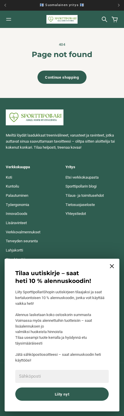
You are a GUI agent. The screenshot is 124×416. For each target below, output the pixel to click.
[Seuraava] (119, 5)
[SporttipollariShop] (62, 19)
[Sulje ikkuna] (112, 266)
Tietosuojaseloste (80, 205)
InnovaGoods (16, 213)
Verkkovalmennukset (23, 232)
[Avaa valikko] (9, 19)
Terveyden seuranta (22, 241)
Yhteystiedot (75, 213)
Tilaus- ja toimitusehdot (84, 195)
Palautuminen (17, 195)
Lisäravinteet (16, 223)
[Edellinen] (6, 5)
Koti (9, 177)
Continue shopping (62, 77)
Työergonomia (17, 205)
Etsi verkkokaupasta (82, 177)
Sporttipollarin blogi (81, 186)
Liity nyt (62, 394)
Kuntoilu (12, 186)
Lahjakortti (14, 250)
